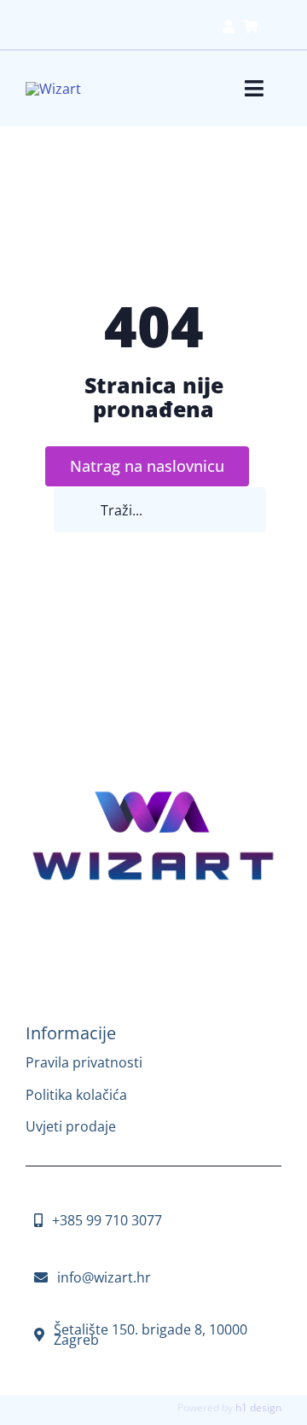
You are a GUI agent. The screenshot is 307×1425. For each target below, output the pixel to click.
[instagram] (128, 930)
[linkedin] (179, 930)
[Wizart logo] (53, 88)
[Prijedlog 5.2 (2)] (153, 790)
